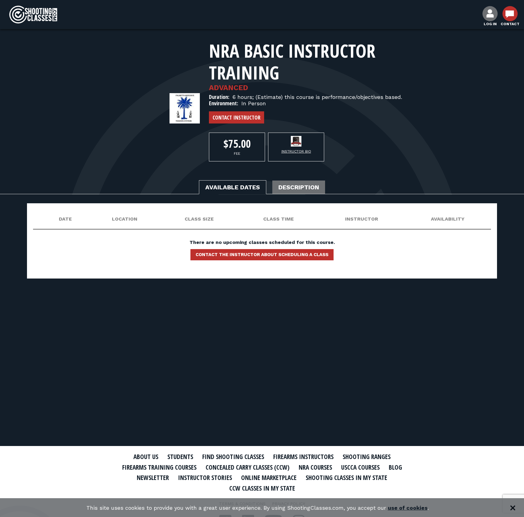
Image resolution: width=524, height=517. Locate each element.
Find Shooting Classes (233, 456)
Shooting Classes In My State (346, 477)
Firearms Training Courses (159, 467)
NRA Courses (315, 467)
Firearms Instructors (303, 456)
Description (298, 187)
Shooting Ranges (367, 456)
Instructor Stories (205, 477)
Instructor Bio (296, 151)
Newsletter (153, 477)
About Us (145, 456)
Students (180, 456)
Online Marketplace (269, 477)
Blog (395, 467)
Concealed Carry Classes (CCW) (248, 467)
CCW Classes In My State (262, 488)
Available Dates (232, 187)
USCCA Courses (360, 467)
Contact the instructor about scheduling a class (262, 254)
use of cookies (408, 508)
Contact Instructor (236, 117)
